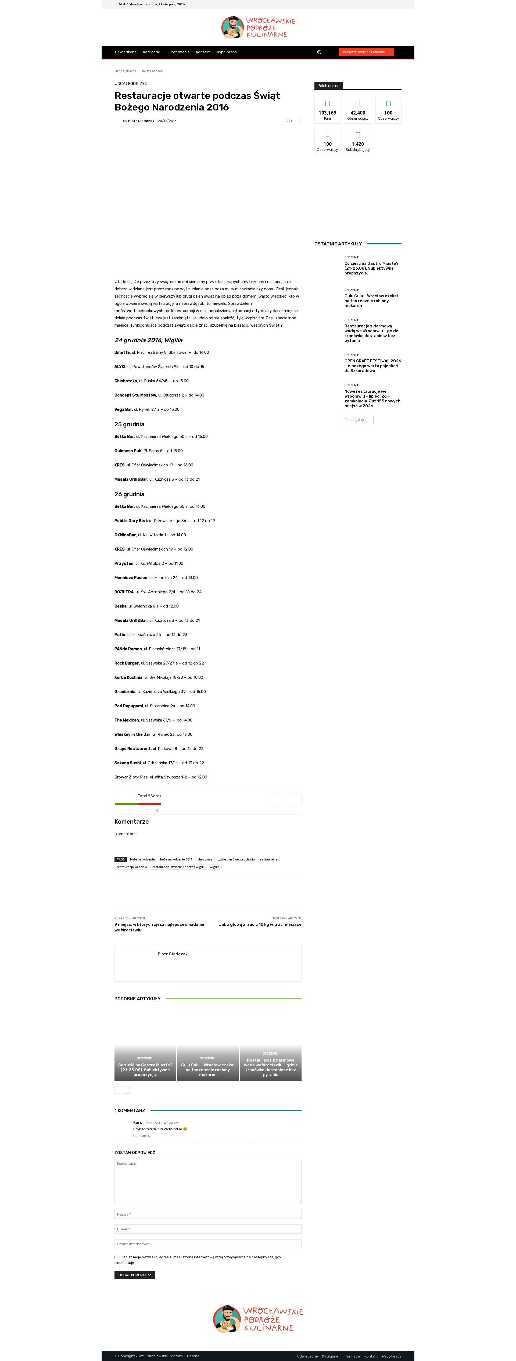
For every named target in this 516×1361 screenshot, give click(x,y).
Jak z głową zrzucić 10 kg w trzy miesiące (260, 924)
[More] (259, 139)
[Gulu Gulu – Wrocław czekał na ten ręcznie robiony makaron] (208, 1044)
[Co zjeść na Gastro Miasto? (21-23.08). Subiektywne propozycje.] (145, 1044)
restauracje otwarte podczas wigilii (178, 867)
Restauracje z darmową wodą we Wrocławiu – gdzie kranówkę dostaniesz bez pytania (271, 1067)
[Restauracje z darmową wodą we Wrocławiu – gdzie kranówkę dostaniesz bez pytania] (271, 1044)
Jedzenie (144, 1058)
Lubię (327, 101)
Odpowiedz (142, 1136)
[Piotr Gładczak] (118, 120)
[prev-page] (117, 1090)
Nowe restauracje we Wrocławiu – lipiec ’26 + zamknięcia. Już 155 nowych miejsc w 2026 (372, 398)
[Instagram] (385, 4)
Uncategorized (152, 71)
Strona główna (125, 71)
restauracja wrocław (132, 867)
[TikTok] (392, 4)
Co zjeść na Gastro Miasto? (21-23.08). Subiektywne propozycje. (145, 1070)
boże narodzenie (142, 859)
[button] (319, 52)
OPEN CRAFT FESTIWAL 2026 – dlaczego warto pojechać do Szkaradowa (373, 366)
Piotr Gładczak (141, 121)
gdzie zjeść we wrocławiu (236, 859)
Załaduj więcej (356, 419)
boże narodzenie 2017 (176, 859)
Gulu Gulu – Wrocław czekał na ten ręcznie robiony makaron (208, 1070)
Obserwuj (358, 101)
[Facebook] (379, 4)
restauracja (268, 859)
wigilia (215, 867)
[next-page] (126, 1090)
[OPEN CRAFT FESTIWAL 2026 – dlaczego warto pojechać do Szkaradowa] (327, 363)
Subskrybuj (358, 132)
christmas (205, 859)
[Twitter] (398, 4)
